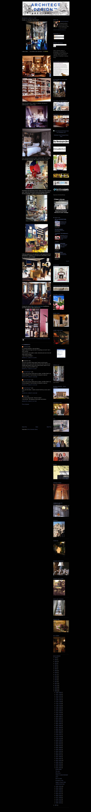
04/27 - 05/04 (59, 756)
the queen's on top (59, 780)
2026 (56, 657)
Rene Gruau (58, 773)
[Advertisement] (36, 415)
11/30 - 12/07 (59, 699)
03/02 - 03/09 (59, 788)
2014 (56, 679)
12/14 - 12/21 (59, 696)
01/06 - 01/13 (59, 802)
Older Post (49, 426)
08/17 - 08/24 (59, 727)
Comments (57, 38)
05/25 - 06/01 (59, 749)
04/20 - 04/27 (59, 758)
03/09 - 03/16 (59, 786)
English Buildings (59, 252)
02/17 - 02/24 (59, 791)
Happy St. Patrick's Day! (61, 782)
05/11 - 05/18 (59, 753)
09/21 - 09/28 (59, 718)
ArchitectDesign (60, 351)
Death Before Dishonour (59, 230)
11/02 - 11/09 (59, 707)
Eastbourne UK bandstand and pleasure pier (63, 222)
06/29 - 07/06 (59, 740)
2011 (56, 685)
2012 (56, 683)
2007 (56, 805)
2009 (56, 689)
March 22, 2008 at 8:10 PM (29, 368)
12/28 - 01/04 (59, 692)
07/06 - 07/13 (59, 738)
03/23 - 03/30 (59, 765)
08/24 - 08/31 (59, 725)
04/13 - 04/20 (59, 760)
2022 (56, 665)
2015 (56, 678)
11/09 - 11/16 (59, 705)
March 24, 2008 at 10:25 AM (29, 376)
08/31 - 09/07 (59, 723)
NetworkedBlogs (60, 349)
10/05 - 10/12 (59, 714)
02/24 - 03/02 (59, 790)
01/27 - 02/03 (59, 797)
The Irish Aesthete (59, 229)
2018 (56, 672)
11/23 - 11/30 (59, 701)
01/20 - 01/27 (59, 799)
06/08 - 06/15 (59, 745)
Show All (67, 261)
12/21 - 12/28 (59, 694)
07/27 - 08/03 (59, 732)
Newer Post (24, 426)
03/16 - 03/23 (59, 767)
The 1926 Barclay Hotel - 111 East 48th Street (63, 245)
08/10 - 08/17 (59, 729)
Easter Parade (58, 769)
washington (59, 354)
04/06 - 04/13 (59, 762)
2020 (56, 668)
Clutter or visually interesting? (62, 774)
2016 (56, 676)
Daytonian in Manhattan (60, 243)
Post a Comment (25, 404)
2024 (56, 661)
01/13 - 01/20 (59, 801)
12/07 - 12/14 (59, 698)
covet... (57, 776)
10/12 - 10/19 (59, 712)
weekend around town (60, 784)
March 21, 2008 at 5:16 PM (29, 357)
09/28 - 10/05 (59, 716)
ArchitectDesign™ (27, 371)
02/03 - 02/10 (59, 795)
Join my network (61, 356)
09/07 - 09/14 (59, 721)
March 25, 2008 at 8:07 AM (29, 401)
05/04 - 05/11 (59, 754)
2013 (56, 681)
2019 (56, 670)
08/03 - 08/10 (59, 731)
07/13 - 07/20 (59, 736)
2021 (56, 667)
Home (37, 426)
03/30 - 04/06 (59, 764)
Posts (56, 35)
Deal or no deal (59, 778)
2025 (56, 659)
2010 (56, 687)
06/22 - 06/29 (59, 742)
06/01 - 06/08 (59, 747)
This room (58, 771)
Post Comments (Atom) (33, 429)
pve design (25, 346)
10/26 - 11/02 (59, 709)
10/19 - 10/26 (59, 710)
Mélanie (25, 396)
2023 (56, 663)
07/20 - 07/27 (59, 734)
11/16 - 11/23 (59, 703)
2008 (56, 690)
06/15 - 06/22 (59, 743)
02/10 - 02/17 (59, 793)
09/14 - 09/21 (59, 720)
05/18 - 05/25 (59, 751)
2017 (56, 674)
